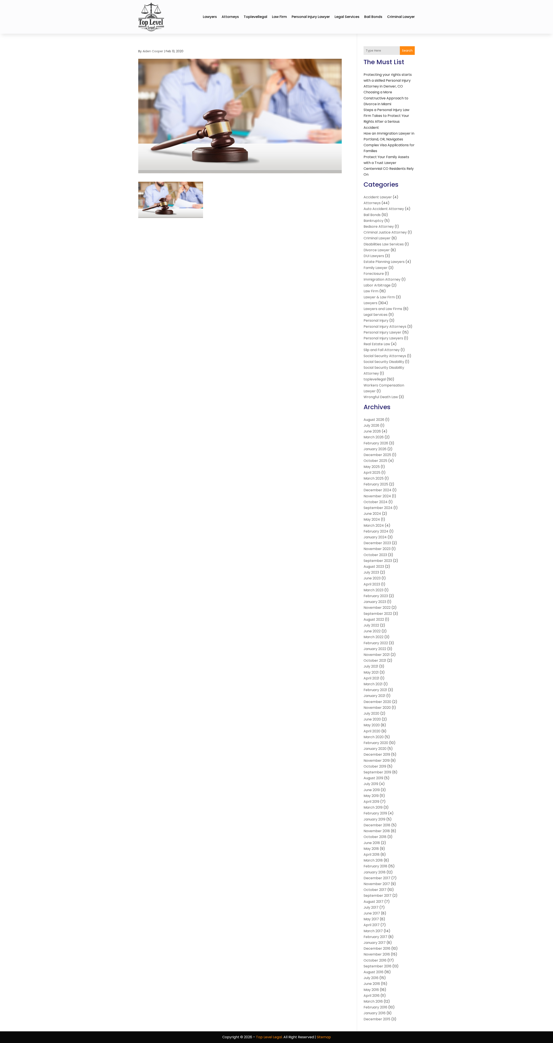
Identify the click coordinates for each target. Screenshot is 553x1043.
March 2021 (373, 684)
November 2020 (377, 707)
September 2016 (377, 966)
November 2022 (377, 607)
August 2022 (374, 619)
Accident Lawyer (378, 197)
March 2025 (374, 478)
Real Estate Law (377, 344)
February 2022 (376, 643)
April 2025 (372, 472)
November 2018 (377, 830)
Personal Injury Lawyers (383, 338)
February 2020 (376, 742)
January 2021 (374, 695)
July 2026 (371, 425)
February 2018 (375, 866)
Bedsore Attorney (379, 226)
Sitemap (324, 1037)
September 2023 (378, 560)
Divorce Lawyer (377, 250)
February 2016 (375, 1007)
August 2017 (373, 901)
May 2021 (371, 672)
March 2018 (373, 860)
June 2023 (372, 578)
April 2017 (372, 924)
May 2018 (371, 848)
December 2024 (377, 490)
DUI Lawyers (374, 255)
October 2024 (376, 501)
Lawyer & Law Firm (379, 297)
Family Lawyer (376, 267)
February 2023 (376, 595)
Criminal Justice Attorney (385, 232)
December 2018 (377, 825)
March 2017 (373, 931)
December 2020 (377, 701)
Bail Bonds (373, 16)
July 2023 (371, 572)
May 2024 (372, 519)
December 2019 (377, 754)
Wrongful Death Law (381, 396)
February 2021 (375, 689)
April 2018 (372, 854)
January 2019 (374, 819)
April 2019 (371, 801)
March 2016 (373, 1001)
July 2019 (371, 783)
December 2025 (377, 454)
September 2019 (377, 772)
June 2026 (372, 431)
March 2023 (373, 590)
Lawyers (210, 16)
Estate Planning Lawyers (384, 261)
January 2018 (375, 872)
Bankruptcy (373, 220)
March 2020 (374, 737)
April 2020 (372, 731)
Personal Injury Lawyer (311, 16)
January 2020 (375, 748)
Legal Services (347, 16)
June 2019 (372, 789)
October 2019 (375, 766)
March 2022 (373, 636)
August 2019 (373, 778)
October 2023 (375, 554)
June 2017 (372, 913)
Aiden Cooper (153, 51)
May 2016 (371, 989)
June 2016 (372, 983)
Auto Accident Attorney (384, 208)
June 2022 (372, 631)
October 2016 (375, 960)
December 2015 (377, 1019)
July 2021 (371, 666)
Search (407, 50)
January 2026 (375, 449)
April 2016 (372, 995)
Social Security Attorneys (385, 355)
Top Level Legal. (269, 1037)
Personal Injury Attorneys (385, 326)
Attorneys (230, 16)
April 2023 (372, 584)
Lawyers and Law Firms (383, 308)
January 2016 (375, 1013)
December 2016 (377, 948)
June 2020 (372, 719)
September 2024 (378, 507)
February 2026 (376, 443)
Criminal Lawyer (401, 16)
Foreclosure (374, 273)
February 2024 (376, 531)
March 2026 (374, 437)
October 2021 (375, 660)
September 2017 (377, 895)
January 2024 (375, 537)
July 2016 (371, 977)
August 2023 (374, 566)
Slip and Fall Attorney (382, 349)
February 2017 (375, 936)
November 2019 (377, 760)
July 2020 (371, 713)
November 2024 (377, 496)
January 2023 (375, 601)
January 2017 (375, 942)
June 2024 (372, 513)
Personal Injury (376, 320)
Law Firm (279, 16)
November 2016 (377, 954)
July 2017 (371, 907)
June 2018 (372, 842)
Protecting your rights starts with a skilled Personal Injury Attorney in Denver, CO (388, 80)
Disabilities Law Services (384, 244)
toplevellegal (255, 16)
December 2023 (377, 543)
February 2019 (375, 813)
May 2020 (372, 725)
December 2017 (377, 878)
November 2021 (377, 654)
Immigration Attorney (382, 279)
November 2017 (377, 883)
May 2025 (372, 466)
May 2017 (371, 919)
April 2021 (371, 678)
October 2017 (375, 889)
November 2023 (377, 548)
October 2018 (375, 836)
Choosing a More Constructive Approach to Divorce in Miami (386, 98)
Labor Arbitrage (377, 285)
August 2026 (374, 419)
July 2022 (371, 625)
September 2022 (378, 613)
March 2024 (374, 525)
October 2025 (375, 460)
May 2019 (371, 795)
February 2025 (376, 484)
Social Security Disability (384, 361)
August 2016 (373, 972)
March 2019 (373, 807)
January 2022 (375, 648)
